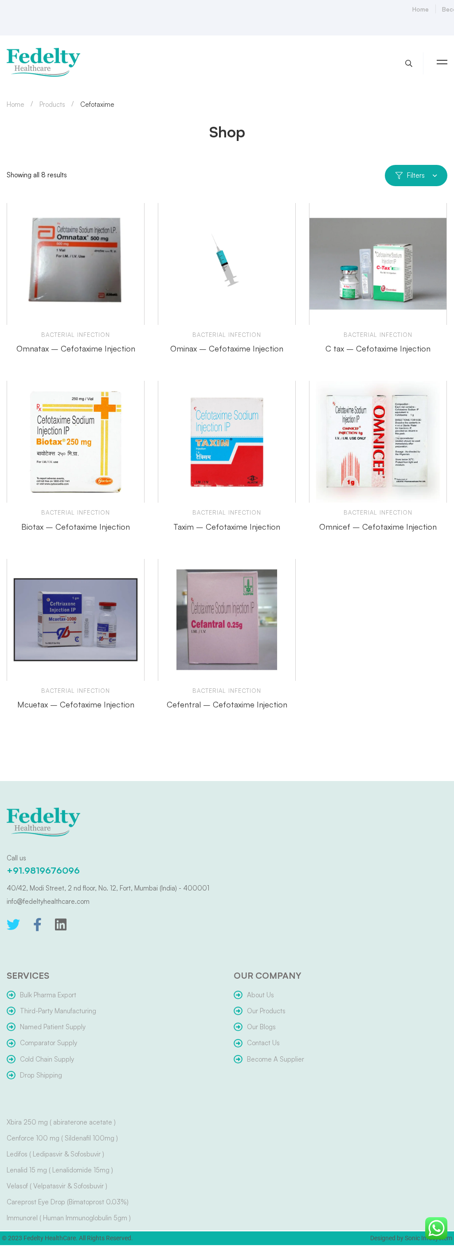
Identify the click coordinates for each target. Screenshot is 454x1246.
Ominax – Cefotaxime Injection (226, 348)
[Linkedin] (61, 925)
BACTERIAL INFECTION (75, 334)
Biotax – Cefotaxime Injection (75, 526)
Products (52, 104)
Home (15, 104)
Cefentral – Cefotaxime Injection (227, 704)
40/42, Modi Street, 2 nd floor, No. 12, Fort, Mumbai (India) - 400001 (108, 888)
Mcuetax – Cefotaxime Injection (75, 704)
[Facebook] (37, 925)
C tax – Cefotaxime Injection (378, 348)
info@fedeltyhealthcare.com (48, 901)
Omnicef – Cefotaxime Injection (378, 526)
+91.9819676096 (43, 870)
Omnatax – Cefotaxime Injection (75, 348)
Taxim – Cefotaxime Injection (226, 526)
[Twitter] (13, 925)
